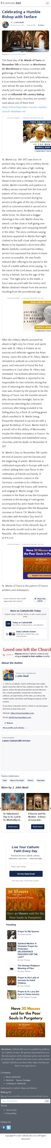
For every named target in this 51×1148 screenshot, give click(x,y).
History (30, 780)
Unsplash (23, 54)
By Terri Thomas (24, 960)
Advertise (10, 1080)
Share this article (41, 600)
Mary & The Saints (17, 780)
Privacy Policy (11, 1113)
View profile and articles (15, 728)
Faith (5, 780)
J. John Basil (19, 22)
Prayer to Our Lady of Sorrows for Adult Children (28, 980)
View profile (31, 25)
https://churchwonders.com (22, 713)
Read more (13, 827)
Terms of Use (11, 1110)
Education (40, 780)
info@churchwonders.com (20, 717)
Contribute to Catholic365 (16, 1084)
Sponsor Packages (23, 1080)
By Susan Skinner (24, 934)
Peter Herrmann (13, 54)
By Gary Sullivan (24, 971)
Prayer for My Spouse (28, 931)
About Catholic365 (13, 1077)
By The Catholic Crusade (27, 997)
